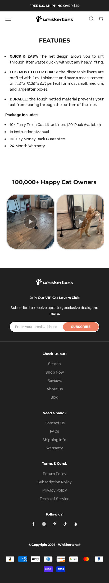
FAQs (54, 431)
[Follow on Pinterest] (54, 524)
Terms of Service (54, 499)
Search (54, 364)
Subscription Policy (55, 482)
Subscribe (80, 326)
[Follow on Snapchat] (76, 524)
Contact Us (55, 423)
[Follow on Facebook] (33, 524)
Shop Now (55, 372)
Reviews (54, 380)
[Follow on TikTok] (65, 524)
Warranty (54, 448)
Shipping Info (54, 440)
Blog (54, 397)
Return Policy (54, 474)
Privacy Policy (54, 490)
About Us (55, 389)
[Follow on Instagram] (44, 524)
